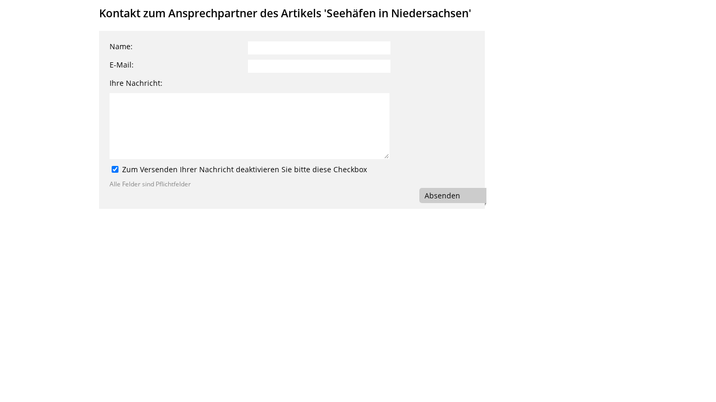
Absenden (442, 195)
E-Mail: (122, 65)
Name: (121, 46)
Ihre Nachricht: (136, 83)
